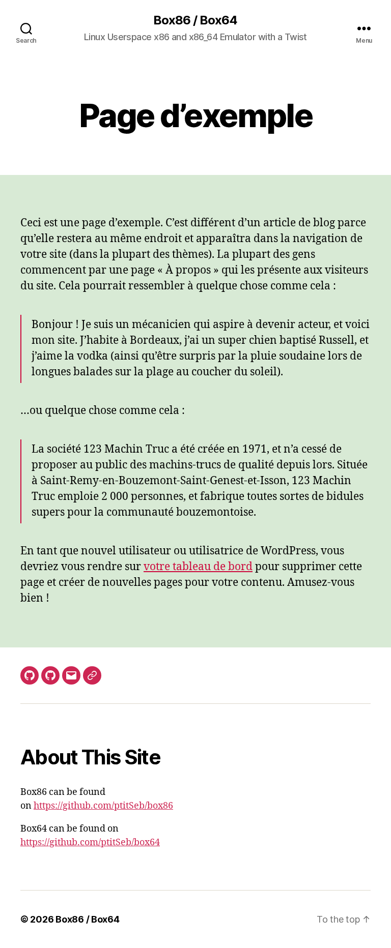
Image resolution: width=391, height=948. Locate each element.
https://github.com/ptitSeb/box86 (103, 806)
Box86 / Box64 (195, 20)
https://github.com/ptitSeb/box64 (90, 842)
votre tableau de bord (198, 567)
